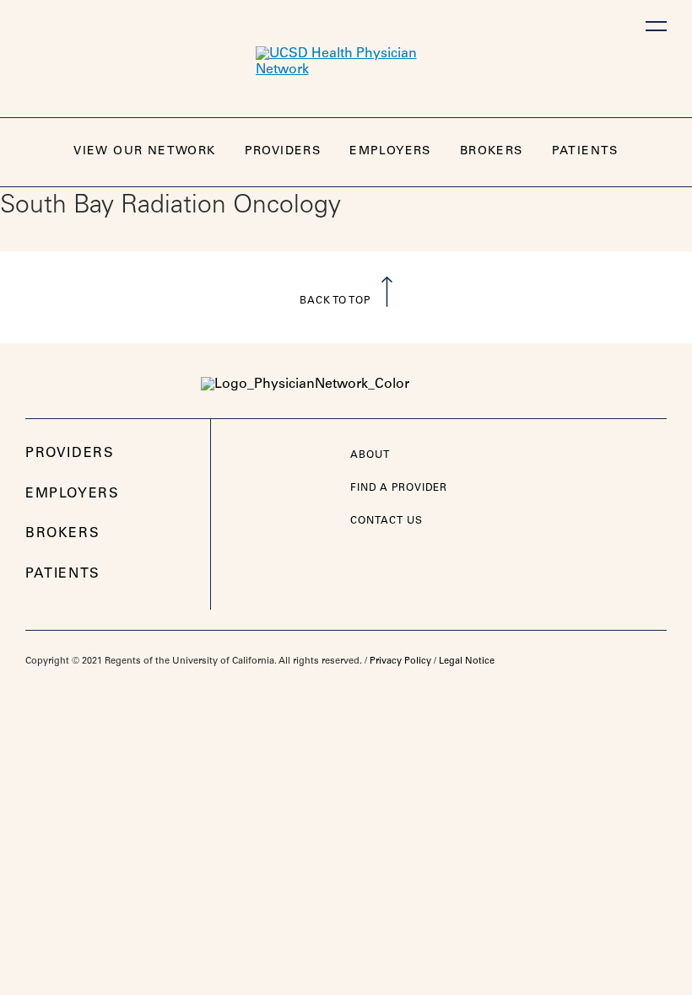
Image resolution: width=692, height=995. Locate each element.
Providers (283, 152)
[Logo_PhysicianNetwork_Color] (346, 385)
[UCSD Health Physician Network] (346, 62)
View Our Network (144, 152)
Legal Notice (467, 661)
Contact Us (386, 521)
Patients (585, 152)
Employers (390, 152)
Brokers (491, 152)
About (370, 455)
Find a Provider (398, 488)
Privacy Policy (400, 661)
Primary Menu (656, 26)
